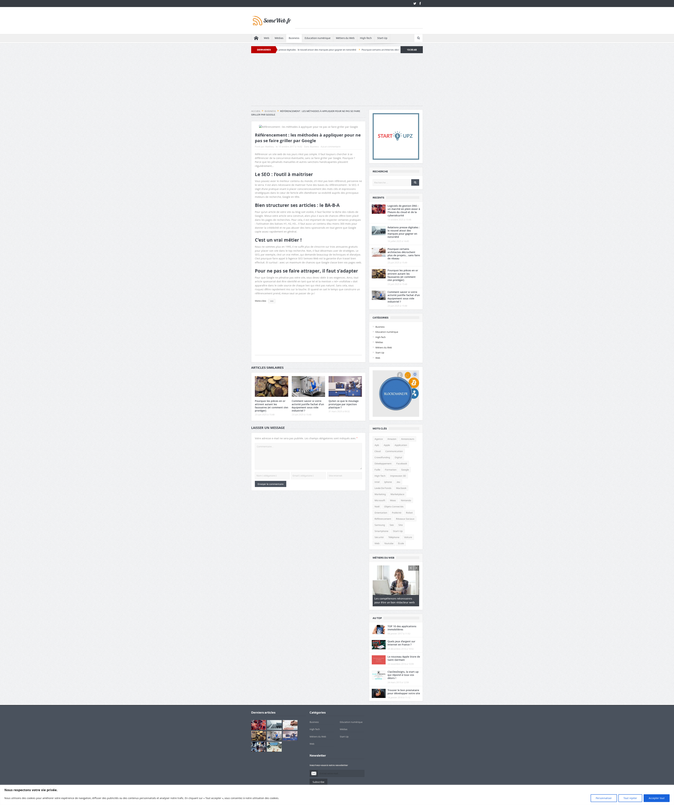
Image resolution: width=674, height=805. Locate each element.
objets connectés (394, 506)
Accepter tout (657, 798)
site (400, 525)
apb (377, 445)
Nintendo (406, 500)
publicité (396, 512)
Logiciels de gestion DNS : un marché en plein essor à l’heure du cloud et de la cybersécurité (404, 210)
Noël (377, 506)
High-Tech (366, 38)
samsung (380, 525)
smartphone (381, 531)
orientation (381, 512)
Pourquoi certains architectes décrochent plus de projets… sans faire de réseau (346, 49)
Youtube (388, 543)
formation (391, 469)
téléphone (393, 537)
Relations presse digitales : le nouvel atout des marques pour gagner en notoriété (404, 232)
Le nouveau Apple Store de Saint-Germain (404, 658)
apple (387, 445)
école (401, 543)
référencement (383, 518)
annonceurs (407, 439)
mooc (393, 500)
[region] (337, 795)
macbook (401, 488)
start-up (398, 531)
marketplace (397, 494)
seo (271, 301)
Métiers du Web (345, 38)
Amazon (391, 439)
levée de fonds (383, 488)
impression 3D (398, 475)
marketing (380, 494)
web (377, 543)
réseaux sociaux (405, 518)
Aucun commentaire (331, 146)
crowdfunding (382, 457)
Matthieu (269, 146)
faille (377, 469)
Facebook (401, 463)
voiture (408, 537)
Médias (279, 38)
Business (294, 38)
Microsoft (380, 500)
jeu (398, 482)
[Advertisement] (359, 20)
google (405, 469)
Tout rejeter (630, 798)
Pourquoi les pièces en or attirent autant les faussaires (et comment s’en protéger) (271, 405)
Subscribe (318, 782)
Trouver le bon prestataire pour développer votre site (404, 691)
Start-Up (382, 38)
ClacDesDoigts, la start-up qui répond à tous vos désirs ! (403, 675)
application (401, 445)
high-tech (380, 475)
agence (379, 439)
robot (409, 512)
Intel (377, 482)
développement (383, 463)
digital (398, 457)
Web (266, 38)
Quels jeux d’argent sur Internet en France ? (401, 643)
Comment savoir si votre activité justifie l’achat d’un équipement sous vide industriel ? (308, 405)
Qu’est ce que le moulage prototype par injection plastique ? (344, 404)
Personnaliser (604, 798)
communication (394, 451)
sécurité (379, 537)
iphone (388, 482)
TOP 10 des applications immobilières (402, 628)
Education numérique (318, 38)
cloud (378, 451)
